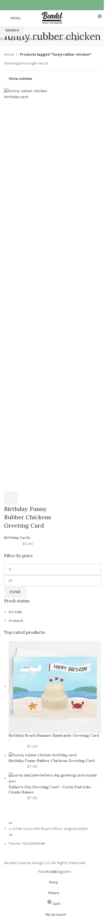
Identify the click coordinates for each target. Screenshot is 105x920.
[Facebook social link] (49, 5)
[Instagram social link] (55, 5)
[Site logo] (52, 18)
